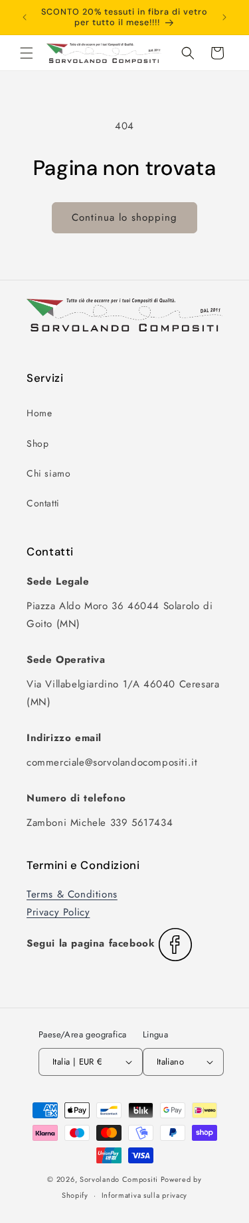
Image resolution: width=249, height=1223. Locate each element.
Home (39, 413)
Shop (37, 443)
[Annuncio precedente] (24, 17)
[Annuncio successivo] (224, 17)
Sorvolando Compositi (119, 1179)
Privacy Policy (58, 912)
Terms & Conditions (72, 894)
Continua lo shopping (124, 217)
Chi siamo (48, 473)
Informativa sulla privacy (145, 1195)
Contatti (43, 503)
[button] (26, 53)
